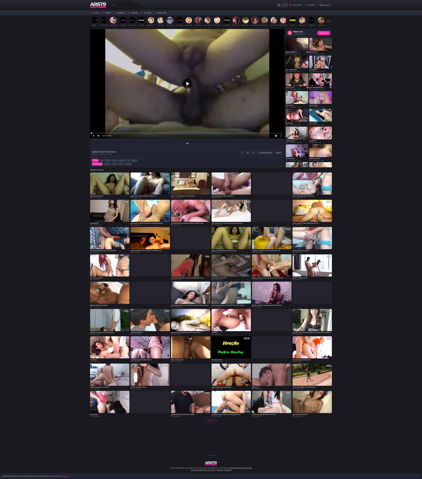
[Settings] (276, 136)
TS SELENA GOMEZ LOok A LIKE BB (304, 387)
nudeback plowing (137, 332)
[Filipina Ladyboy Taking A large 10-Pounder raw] (150, 240)
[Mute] (98, 136)
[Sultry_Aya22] (297, 81)
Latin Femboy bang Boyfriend (221, 387)
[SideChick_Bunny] (320, 152)
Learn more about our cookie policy (240, 468)
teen (101, 160)
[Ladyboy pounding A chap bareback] (109, 322)
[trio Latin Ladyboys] (109, 267)
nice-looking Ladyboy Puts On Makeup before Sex (187, 278)
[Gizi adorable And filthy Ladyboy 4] (231, 185)
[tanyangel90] (320, 99)
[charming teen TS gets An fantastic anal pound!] (231, 213)
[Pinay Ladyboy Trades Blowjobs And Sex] (312, 213)
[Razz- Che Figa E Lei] (190, 349)
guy (128, 160)
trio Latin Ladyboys (96, 278)
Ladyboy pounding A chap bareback (102, 332)
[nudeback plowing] (150, 322)
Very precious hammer (300, 414)
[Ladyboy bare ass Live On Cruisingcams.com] (231, 404)
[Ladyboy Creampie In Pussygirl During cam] (271, 240)
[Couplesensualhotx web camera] (150, 349)
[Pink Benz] (231, 322)
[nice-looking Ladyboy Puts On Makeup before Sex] (190, 267)
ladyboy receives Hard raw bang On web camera (267, 278)
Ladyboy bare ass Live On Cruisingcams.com (226, 414)
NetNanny (220, 470)
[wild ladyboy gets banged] (312, 240)
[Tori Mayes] (109, 349)
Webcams (128, 164)
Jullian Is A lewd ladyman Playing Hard (224, 250)
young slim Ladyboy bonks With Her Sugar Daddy (228, 305)
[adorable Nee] (109, 213)
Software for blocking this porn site (202, 470)
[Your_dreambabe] (297, 64)
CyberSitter (227, 470)
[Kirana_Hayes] (297, 152)
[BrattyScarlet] (320, 46)
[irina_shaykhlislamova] (320, 81)
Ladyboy (114, 164)
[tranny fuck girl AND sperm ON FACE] (271, 404)
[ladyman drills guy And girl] (109, 295)
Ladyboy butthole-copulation (99, 387)
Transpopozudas (217, 359)
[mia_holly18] (320, 117)
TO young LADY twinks (219, 278)
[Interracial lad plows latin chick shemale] (109, 240)
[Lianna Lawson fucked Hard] (312, 349)
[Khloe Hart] (271, 377)
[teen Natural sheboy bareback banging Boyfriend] (150, 213)
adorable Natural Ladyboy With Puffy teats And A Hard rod (312, 332)
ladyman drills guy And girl (98, 305)
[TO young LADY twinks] (231, 267)
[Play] (187, 84)
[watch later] (93, 175)
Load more (211, 421)
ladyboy (107, 160)
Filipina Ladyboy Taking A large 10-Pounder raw (146, 250)
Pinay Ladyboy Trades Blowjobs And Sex (306, 223)
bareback (122, 160)
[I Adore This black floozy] (150, 377)
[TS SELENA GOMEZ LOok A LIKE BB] (312, 377)
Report (278, 153)
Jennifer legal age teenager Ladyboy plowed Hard (187, 223)
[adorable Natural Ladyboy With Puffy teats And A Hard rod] (312, 322)
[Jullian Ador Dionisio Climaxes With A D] (150, 185)
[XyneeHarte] (320, 64)
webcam (134, 160)
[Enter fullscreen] (281, 136)
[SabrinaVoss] (297, 99)
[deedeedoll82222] (297, 46)
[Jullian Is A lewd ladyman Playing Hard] (231, 240)
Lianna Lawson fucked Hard (302, 359)
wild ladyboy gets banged (301, 250)
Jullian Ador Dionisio (96, 196)
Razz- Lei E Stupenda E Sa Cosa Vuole (183, 196)
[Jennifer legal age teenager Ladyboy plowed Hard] (190, 213)
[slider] (187, 133)
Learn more (65, 476)
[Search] (138, 5)
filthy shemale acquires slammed (303, 196)
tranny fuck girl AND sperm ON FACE (264, 414)
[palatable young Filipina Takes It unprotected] (190, 322)
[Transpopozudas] (231, 349)
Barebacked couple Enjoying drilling (182, 414)
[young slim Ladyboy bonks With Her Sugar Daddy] (231, 295)
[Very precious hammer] (312, 404)
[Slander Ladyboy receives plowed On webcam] (271, 295)
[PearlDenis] (320, 135)
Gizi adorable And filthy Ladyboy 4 (223, 196)
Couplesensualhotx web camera (141, 359)
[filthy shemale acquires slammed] (312, 185)
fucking (114, 160)
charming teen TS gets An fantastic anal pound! (227, 223)
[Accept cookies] (418, 476)
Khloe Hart (255, 387)
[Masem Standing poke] (312, 267)
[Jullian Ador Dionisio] (109, 185)
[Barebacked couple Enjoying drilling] (190, 404)
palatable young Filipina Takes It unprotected (186, 332)
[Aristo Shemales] (98, 5)
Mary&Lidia (94, 414)
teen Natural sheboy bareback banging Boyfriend (147, 223)
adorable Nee (94, 223)
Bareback (107, 164)
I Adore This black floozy (138, 387)
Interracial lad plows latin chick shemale (103, 250)
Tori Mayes (93, 359)
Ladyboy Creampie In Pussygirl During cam (266, 250)
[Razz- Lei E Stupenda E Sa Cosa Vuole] (190, 185)
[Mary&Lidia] (109, 404)
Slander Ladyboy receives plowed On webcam (267, 305)
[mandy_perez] (297, 135)
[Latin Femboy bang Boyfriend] (231, 377)
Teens (121, 164)
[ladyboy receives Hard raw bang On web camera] (271, 267)
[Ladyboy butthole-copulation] (109, 377)
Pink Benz (215, 332)
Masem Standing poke (300, 278)
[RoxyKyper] (297, 117)
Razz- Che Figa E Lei (177, 359)
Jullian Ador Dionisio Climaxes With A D (143, 196)
